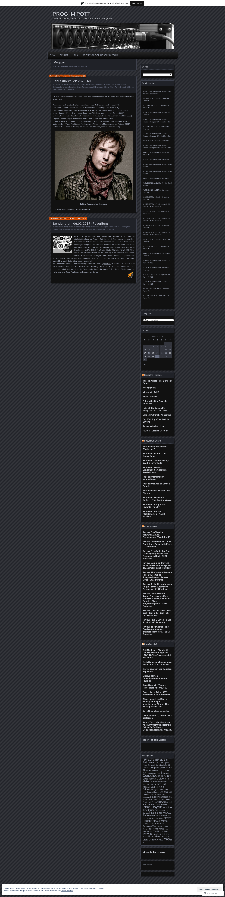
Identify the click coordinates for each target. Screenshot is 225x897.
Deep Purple (57, 229)
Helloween (66, 229)
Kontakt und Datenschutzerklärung (100, 55)
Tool (163, 834)
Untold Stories (128, 87)
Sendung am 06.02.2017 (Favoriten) (80, 223)
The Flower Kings (155, 828)
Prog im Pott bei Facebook (154, 740)
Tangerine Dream (161, 826)
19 (153, 353)
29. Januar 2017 (80, 218)
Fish (154, 773)
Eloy (167, 770)
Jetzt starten (137, 3)
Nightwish (162, 802)
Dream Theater (82, 87)
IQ (171, 782)
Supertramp (157, 823)
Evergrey (150, 773)
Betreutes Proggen (153, 375)
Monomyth (81, 229)
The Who (147, 834)
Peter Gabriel (149, 804)
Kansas (146, 787)
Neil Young (152, 802)
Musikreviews (150, 526)
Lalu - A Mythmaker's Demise (157, 415)
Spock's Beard (158, 818)
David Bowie (160, 765)
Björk (151, 763)
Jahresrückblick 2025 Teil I (73, 81)
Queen (152, 810)
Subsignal (147, 824)
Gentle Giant (163, 775)
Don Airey (72, 87)
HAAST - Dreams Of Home (155, 431)
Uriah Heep (154, 836)
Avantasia (64, 87)
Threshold (156, 834)
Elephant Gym (158, 770)
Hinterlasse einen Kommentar (63, 90)
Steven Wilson (109, 87)
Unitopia (145, 837)
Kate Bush (154, 787)
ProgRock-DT (150, 644)
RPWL (163, 812)
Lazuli (156, 792)
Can (161, 763)
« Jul (144, 365)
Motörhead (165, 799)
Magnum (146, 797)
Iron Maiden (148, 784)
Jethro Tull (160, 784)
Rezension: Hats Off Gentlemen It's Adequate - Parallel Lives (155, 470)
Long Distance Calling (157, 794)
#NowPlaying (149, 388)
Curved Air (151, 765)
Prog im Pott (67, 76)
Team (52, 55)
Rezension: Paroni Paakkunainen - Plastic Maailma (154, 513)
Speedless (106, 264)
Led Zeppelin (166, 792)
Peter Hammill (161, 805)
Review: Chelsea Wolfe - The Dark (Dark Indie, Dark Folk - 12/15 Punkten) (157, 613)
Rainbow (146, 813)
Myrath (145, 802)
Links (75, 55)
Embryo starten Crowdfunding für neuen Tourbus (155, 678)
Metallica (163, 797)
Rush (169, 813)
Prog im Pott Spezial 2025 (95, 84)
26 (153, 356)
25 (149, 356)
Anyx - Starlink (150, 397)
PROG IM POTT (71, 14)
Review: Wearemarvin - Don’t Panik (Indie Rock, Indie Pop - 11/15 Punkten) (157, 544)
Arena (146, 759)
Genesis (149, 776)
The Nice (89, 229)
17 (145, 353)
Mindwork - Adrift (151, 392)
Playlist (64, 55)
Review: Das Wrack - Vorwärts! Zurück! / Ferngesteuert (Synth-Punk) (156, 534)
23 (170, 353)
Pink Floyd (151, 807)
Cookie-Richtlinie (67, 891)
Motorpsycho (99, 87)
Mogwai (91, 87)
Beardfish (154, 759)
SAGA (146, 815)
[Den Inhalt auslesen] (143, 375)
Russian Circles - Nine (153, 426)
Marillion (154, 797)
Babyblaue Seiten (152, 441)
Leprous (146, 794)
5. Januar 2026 (79, 76)
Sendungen (109, 84)
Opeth (169, 802)
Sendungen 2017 (115, 227)
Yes (167, 839)
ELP (144, 773)
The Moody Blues (160, 831)
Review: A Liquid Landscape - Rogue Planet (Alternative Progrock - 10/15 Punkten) (157, 586)
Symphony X (148, 826)
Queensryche (162, 810)
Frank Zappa (163, 773)
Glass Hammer (149, 779)
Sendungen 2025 (121, 84)
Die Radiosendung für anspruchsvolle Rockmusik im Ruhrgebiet (82, 18)
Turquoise (118, 87)
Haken (154, 781)
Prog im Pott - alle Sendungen (75, 84)
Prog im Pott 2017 (92, 227)
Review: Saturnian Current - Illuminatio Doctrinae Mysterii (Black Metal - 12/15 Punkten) (157, 565)
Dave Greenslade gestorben (156, 711)
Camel (156, 762)
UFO (167, 834)
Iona (167, 781)
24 (145, 356)
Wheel (161, 840)
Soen (149, 818)
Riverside (154, 812)
